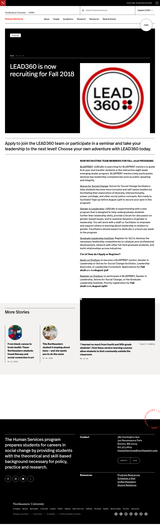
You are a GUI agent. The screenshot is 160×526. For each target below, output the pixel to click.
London (53, 509)
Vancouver (135, 509)
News (12, 56)
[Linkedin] (131, 513)
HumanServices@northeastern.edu (138, 451)
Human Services (14, 19)
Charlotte (44, 509)
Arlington (16, 509)
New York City (78, 509)
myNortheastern (127, 482)
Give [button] (135, 460)
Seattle (105, 509)
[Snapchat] (141, 513)
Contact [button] (124, 460)
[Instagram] (136, 513)
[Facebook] (116, 513)
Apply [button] (146, 25)
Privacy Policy (37, 514)
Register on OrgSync (91, 276)
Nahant (67, 509)
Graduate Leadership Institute (97, 238)
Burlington (34, 509)
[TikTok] (146, 513)
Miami (60, 509)
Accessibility (51, 514)
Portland (97, 509)
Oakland (89, 509)
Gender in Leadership (92, 209)
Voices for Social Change (94, 186)
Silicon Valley (115, 509)
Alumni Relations (127, 485)
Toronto (126, 509)
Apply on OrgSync (90, 260)
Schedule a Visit (126, 478)
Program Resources (129, 475)
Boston (25, 509)
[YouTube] (126, 513)
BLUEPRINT (86, 167)
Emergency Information (21, 514)
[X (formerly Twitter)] (121, 513)
